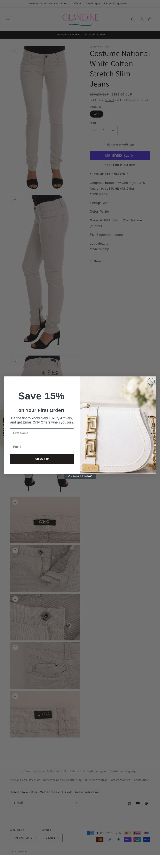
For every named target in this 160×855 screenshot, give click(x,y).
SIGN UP (42, 459)
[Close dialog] (151, 381)
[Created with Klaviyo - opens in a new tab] (80, 476)
